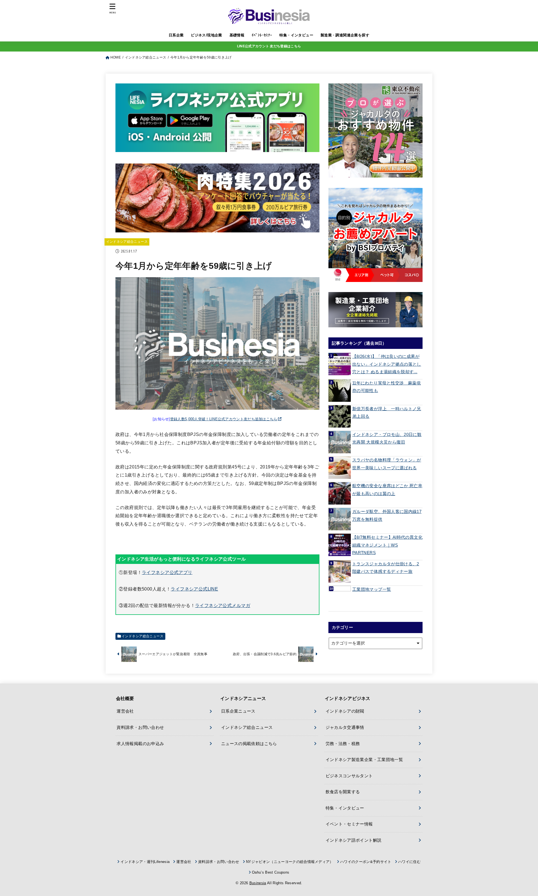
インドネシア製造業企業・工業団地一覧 (364, 759)
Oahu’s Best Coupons (270, 872)
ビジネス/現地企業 (206, 35)
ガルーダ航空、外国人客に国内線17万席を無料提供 (386, 515)
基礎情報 (237, 35)
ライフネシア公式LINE (194, 588)
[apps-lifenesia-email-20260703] (217, 147)
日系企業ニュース (238, 711)
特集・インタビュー (296, 35)
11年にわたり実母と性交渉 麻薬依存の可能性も (386, 387)
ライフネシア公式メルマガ (222, 605)
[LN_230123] (375, 235)
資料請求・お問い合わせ (140, 727)
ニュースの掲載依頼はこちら (249, 743)
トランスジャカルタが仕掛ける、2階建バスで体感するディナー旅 (385, 568)
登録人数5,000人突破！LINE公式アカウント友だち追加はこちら (223, 419)
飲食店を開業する (343, 792)
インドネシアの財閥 (345, 711)
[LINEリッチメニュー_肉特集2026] (217, 227)
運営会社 (125, 711)
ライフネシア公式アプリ (167, 572)
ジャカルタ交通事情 (345, 727)
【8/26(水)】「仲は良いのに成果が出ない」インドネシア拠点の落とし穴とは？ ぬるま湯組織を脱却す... (386, 364)
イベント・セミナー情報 (349, 824)
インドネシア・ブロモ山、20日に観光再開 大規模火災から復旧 (386, 438)
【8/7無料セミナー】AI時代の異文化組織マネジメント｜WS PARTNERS (387, 545)
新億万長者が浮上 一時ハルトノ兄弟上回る (386, 413)
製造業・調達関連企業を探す (345, 35)
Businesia (257, 883)
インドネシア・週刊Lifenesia (145, 862)
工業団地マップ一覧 (371, 589)
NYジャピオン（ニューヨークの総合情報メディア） (289, 862)
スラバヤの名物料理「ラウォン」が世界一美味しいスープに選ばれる (386, 464)
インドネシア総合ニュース (127, 242)
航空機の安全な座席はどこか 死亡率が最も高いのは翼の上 (387, 490)
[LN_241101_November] (375, 130)
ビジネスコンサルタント (349, 776)
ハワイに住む (409, 862)
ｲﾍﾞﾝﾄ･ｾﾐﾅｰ (262, 35)
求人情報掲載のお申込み (140, 743)
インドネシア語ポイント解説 (354, 840)
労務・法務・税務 (343, 743)
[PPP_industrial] (375, 309)
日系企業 (176, 35)
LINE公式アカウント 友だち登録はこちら (269, 46)
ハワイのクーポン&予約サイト (365, 862)
